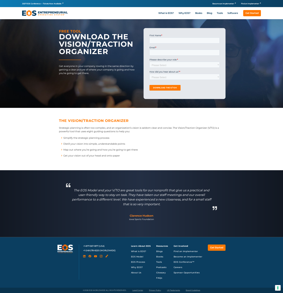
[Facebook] (90, 256)
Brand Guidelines (193, 290)
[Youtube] (95, 256)
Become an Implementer (223, 4)
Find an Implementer (250, 4)
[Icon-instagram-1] (101, 256)
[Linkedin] (84, 256)
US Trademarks (173, 290)
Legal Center (137, 290)
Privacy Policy (155, 290)
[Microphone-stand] (106, 256)
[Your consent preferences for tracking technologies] (278, 288)
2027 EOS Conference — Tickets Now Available (41, 4)
